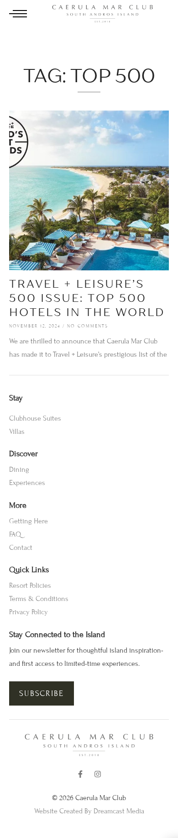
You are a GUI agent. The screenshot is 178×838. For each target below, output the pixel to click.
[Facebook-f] (80, 774)
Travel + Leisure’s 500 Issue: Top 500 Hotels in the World (87, 298)
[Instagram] (97, 774)
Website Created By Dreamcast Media (89, 811)
